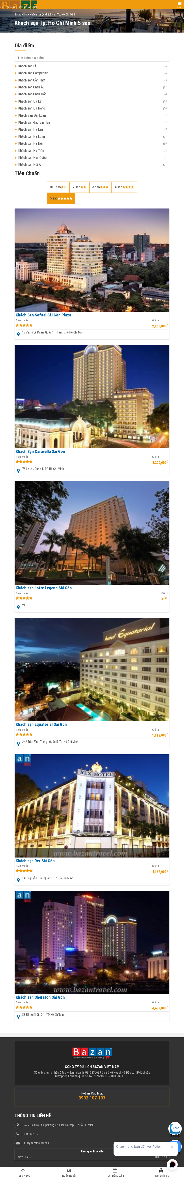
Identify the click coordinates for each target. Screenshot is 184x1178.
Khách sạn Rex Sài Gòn (35, 860)
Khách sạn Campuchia (33, 73)
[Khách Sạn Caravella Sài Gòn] (92, 396)
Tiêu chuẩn (22, 320)
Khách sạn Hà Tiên (31, 151)
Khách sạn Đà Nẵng (31, 108)
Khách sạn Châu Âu (31, 87)
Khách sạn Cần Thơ (31, 80)
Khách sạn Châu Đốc (32, 94)
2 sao (76, 187)
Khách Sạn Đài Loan (32, 115)
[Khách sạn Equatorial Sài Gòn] (92, 669)
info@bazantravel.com (37, 1143)
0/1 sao (55, 187)
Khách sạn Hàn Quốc (32, 158)
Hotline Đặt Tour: (92, 1093)
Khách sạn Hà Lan (30, 129)
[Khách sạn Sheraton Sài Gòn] (92, 942)
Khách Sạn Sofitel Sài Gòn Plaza (43, 315)
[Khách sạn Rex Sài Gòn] (92, 806)
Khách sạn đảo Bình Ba (34, 122)
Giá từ (155, 320)
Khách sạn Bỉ (27, 66)
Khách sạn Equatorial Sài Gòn (41, 724)
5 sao (54, 198)
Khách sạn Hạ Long (31, 136)
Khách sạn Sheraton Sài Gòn (40, 997)
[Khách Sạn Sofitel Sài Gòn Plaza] (92, 260)
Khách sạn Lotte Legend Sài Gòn (44, 588)
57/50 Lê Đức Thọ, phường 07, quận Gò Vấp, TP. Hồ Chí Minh (59, 1125)
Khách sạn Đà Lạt (30, 101)
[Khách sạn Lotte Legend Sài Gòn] (92, 533)
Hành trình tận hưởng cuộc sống (18, 7)
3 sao (96, 187)
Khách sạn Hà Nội (30, 143)
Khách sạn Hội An (30, 164)
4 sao (118, 187)
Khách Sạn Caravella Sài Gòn (40, 451)
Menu (179, 7)
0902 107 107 (31, 1134)
